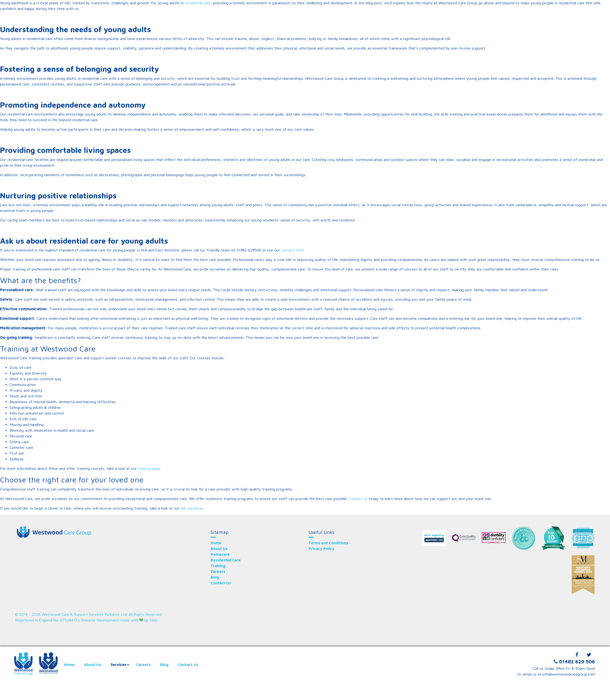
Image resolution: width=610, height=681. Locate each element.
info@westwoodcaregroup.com (568, 674)
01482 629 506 (577, 661)
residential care (198, 3)
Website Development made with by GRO (119, 620)
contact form (292, 250)
